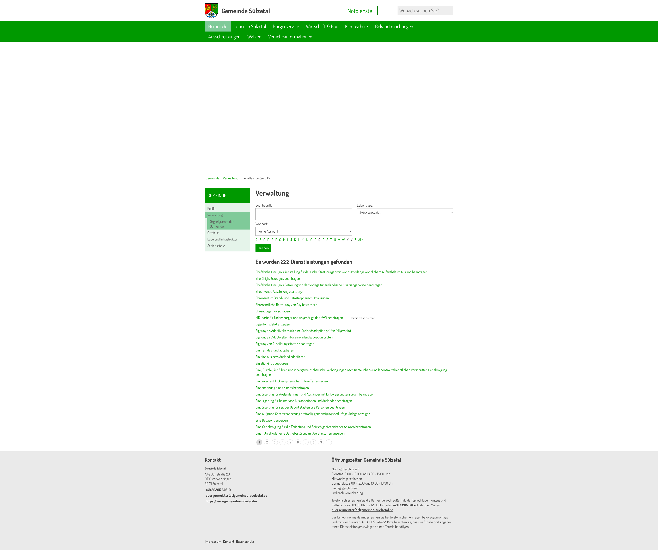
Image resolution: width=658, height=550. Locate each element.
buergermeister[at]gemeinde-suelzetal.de (236, 495)
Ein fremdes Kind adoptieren (274, 350)
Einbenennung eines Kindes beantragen (282, 387)
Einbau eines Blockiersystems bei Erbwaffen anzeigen (291, 381)
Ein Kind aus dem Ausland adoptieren (280, 356)
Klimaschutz (356, 26)
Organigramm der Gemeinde (222, 223)
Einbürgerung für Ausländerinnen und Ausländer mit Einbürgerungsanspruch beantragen (314, 394)
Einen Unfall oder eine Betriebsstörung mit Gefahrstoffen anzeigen (300, 433)
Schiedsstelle (216, 245)
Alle (360, 239)
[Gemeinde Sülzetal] (265, 485)
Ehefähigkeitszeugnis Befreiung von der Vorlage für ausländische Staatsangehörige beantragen (318, 285)
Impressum (213, 541)
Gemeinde (217, 26)
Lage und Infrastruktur (222, 239)
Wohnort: (261, 223)
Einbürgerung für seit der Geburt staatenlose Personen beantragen (300, 407)
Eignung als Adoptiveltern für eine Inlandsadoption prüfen (294, 337)
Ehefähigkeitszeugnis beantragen (277, 278)
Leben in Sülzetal (250, 26)
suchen (264, 248)
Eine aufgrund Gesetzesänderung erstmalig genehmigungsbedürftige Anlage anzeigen (312, 413)
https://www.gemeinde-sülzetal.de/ (231, 501)
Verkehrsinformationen (290, 36)
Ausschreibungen (224, 36)
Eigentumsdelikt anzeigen (272, 324)
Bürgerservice (286, 26)
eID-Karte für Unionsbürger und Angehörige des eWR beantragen (299, 317)
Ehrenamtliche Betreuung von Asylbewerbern (286, 304)
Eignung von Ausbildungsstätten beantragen (284, 343)
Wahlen (254, 36)
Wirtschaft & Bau (322, 26)
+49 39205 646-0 (218, 489)
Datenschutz (245, 541)
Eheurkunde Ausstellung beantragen (279, 291)
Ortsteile (213, 232)
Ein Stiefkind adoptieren (271, 363)
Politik (211, 208)
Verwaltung (230, 178)
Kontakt (228, 541)
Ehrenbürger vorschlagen (272, 311)
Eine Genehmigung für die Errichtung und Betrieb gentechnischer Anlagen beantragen (313, 426)
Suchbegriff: (263, 205)
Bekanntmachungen (394, 26)
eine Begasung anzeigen (271, 420)
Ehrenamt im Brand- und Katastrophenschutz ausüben (292, 298)
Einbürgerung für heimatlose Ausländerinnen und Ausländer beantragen (303, 400)
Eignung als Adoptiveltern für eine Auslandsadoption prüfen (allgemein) (303, 330)
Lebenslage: (365, 205)
